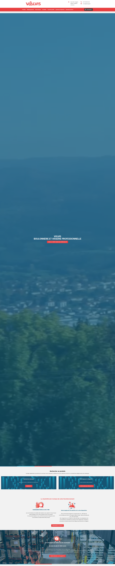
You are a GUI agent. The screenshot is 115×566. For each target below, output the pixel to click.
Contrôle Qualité (50, 9)
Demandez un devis (57, 525)
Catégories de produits (86, 486)
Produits (24, 9)
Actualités (44, 9)
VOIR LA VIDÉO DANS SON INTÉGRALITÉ (57, 241)
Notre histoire (38, 9)
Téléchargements (30, 9)
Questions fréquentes (60, 9)
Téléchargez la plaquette (57, 556)
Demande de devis (69, 9)
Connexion (89, 9)
